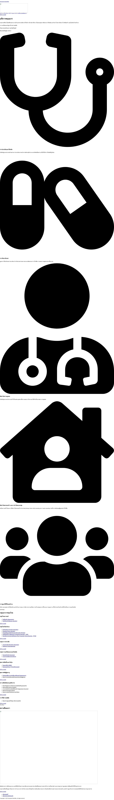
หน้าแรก (2, 13)
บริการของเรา (12, 13)
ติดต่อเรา (25, 13)
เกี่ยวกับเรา (6, 13)
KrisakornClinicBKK (4, 1)
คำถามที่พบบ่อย (19, 13)
